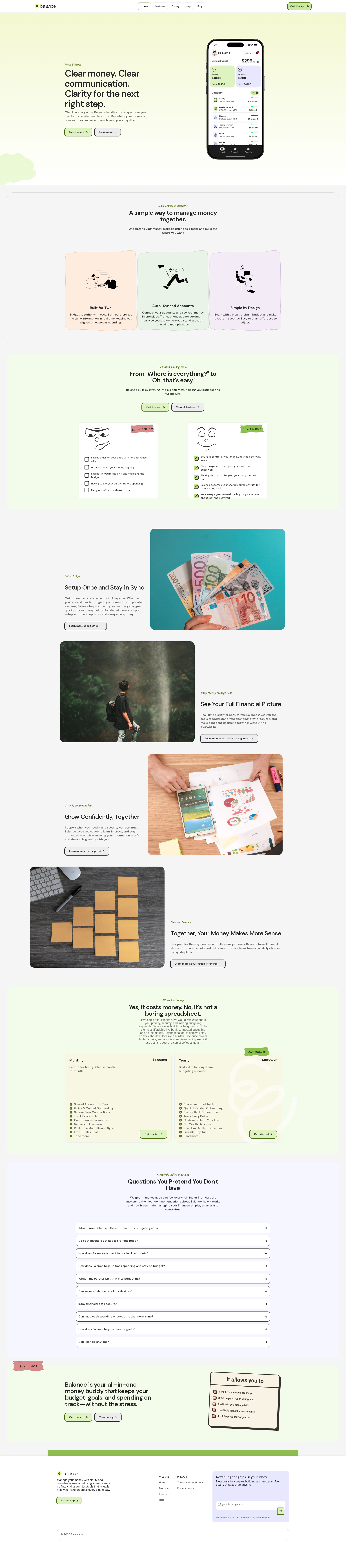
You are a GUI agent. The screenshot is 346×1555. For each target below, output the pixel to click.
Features (164, 1488)
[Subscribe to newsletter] (281, 1511)
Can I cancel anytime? (93, 1342)
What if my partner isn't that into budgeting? (109, 1278)
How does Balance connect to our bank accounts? (113, 1253)
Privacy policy (185, 1488)
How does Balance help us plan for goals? (106, 1329)
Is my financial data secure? (97, 1304)
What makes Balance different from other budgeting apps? (118, 1228)
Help (161, 1499)
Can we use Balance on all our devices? (105, 1291)
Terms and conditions (190, 1482)
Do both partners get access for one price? (108, 1241)
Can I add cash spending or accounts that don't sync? (115, 1316)
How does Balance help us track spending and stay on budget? (121, 1266)
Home (162, 1482)
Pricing (163, 1494)
